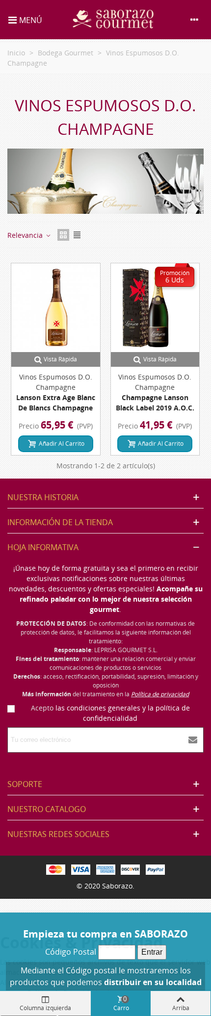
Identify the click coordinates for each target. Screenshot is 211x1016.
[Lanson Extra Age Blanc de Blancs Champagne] (55, 307)
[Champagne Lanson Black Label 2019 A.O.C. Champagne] (155, 307)
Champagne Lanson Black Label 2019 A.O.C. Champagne (155, 408)
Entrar (151, 952)
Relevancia (26, 235)
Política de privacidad (160, 694)
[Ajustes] (194, 19)
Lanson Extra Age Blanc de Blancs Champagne (55, 402)
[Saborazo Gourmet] (113, 19)
